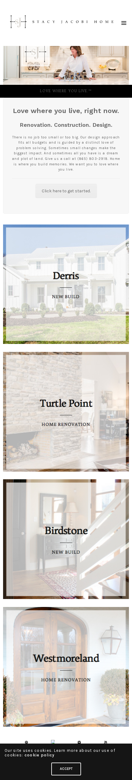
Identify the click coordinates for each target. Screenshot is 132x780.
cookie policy (40, 755)
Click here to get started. (66, 191)
